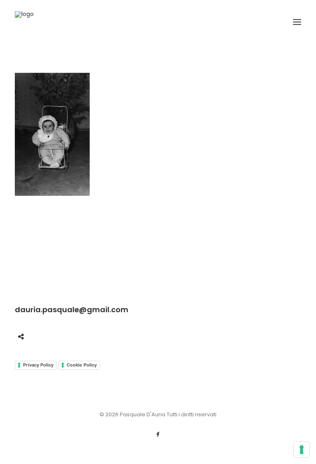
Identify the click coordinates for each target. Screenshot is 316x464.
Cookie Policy (82, 365)
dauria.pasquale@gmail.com (71, 309)
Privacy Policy (38, 365)
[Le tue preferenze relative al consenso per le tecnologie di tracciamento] (301, 449)
